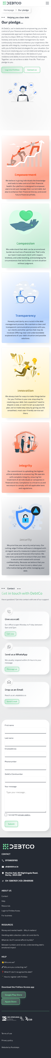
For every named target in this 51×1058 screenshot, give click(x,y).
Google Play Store (13, 994)
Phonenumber (11, 761)
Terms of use (7, 1033)
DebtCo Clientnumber (14, 774)
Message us (12, 669)
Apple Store (10, 1001)
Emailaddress (10, 749)
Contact (5, 896)
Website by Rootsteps (10, 1047)
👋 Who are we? (8, 962)
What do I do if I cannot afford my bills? (18, 940)
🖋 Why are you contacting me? (14, 967)
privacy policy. (24, 815)
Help (3, 901)
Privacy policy (7, 1040)
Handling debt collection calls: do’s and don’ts (20, 935)
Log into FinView (12, 70)
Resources (6, 906)
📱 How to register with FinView (14, 977)
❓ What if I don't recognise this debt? (17, 972)
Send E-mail (12, 701)
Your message (11, 786)
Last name (9, 738)
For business (7, 915)
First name (9, 725)
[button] (46, 3)
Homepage (9, 10)
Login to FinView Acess (11, 911)
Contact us (32, 70)
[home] (11, 3)
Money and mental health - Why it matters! (19, 930)
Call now (10, 634)
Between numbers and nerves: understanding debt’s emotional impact (23, 946)
